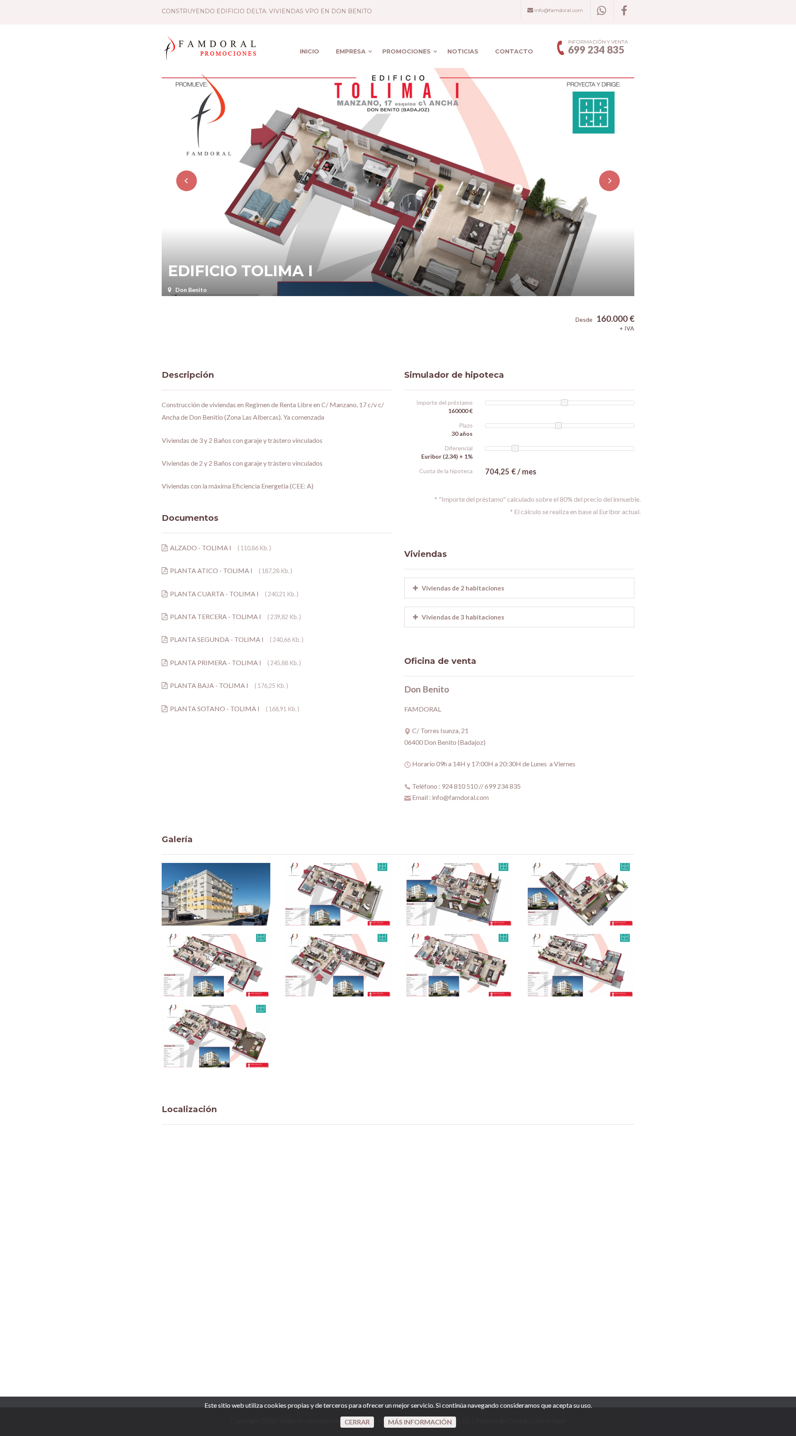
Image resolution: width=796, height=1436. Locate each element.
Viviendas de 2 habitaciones (461, 588)
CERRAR (357, 1422)
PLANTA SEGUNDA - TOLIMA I (215, 639)
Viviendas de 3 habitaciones (461, 617)
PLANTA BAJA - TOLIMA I (207, 685)
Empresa (351, 51)
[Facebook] (624, 10)
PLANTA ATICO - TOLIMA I (209, 570)
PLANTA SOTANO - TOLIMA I (213, 708)
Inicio (309, 51)
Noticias (462, 51)
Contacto (514, 51)
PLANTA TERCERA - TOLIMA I (214, 616)
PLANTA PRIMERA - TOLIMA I (214, 662)
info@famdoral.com (558, 10)
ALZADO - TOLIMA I (199, 548)
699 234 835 (596, 50)
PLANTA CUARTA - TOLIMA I (213, 594)
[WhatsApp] (601, 10)
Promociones (406, 51)
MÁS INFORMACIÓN (420, 1422)
